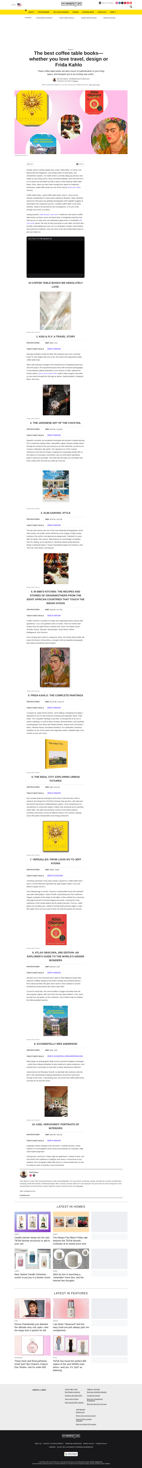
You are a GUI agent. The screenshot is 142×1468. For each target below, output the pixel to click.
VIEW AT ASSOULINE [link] (55, 875)
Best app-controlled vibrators (97, 1392)
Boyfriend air (80, 1412)
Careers (52, 1447)
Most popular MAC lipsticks (74, 1402)
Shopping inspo (88, 12)
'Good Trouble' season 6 (66, 17)
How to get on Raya (71, 1399)
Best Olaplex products (72, 1392)
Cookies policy (101, 1443)
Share (31, 164)
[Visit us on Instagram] (117, 3)
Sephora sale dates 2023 (73, 1395)
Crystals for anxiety (93, 1395)
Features (70, 49)
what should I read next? (49, 215)
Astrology (102, 12)
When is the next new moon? (86, 1416)
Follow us (81, 164)
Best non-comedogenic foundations (95, 1400)
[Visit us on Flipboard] (131, 3)
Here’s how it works (94, 84)
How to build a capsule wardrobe (84, 1420)
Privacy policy (88, 1443)
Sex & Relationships (61, 12)
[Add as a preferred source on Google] (71, 1454)
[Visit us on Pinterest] (125, 3)
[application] (56, 257)
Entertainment (44, 12)
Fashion (75, 12)
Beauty (31, 12)
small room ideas (74, 187)
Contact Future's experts (53, 1443)
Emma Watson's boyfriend (44, 17)
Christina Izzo (85, 79)
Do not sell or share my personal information (75, 1447)
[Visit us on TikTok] (128, 3)
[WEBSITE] (34, 1175)
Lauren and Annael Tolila (47, 373)
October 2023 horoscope (89, 17)
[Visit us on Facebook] (119, 3)
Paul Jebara (63, 79)
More (112, 12)
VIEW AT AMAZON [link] (54, 349)
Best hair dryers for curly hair (96, 1404)
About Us (38, 1443)
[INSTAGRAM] (31, 1175)
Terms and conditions (73, 1443)
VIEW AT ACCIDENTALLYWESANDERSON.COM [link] (65, 1056)
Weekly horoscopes (109, 17)
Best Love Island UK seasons (86, 1424)
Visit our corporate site (96, 1462)
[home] (26, 12)
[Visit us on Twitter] (122, 3)
